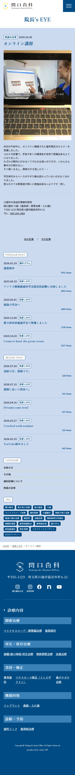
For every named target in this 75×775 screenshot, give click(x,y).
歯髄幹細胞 (10, 523)
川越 (49, 507)
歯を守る (55, 523)
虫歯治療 (38, 518)
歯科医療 (34, 512)
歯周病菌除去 (26, 523)
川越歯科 (47, 512)
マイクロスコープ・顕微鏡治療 (23, 630)
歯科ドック (10, 729)
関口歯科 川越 (37, 567)
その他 (7, 474)
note (49, 587)
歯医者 (27, 518)
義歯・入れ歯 (31, 705)
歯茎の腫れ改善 (12, 518)
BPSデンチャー (12, 534)
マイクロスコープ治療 (15, 512)
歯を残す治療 (24, 507)
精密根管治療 (44, 654)
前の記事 (29, 239)
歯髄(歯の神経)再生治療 (18, 654)
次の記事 (46, 239)
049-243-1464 (17, 213)
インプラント (12, 705)
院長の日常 (11, 37)
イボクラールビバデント (43, 528)
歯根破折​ (50, 630)
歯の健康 (38, 507)
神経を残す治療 (62, 512)
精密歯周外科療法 (55, 518)
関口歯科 (9, 507)
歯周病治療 (41, 523)
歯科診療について (13, 481)
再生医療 (24, 528)
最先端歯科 (10, 528)
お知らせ (8, 467)
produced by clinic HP (37, 749)
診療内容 (15, 610)
